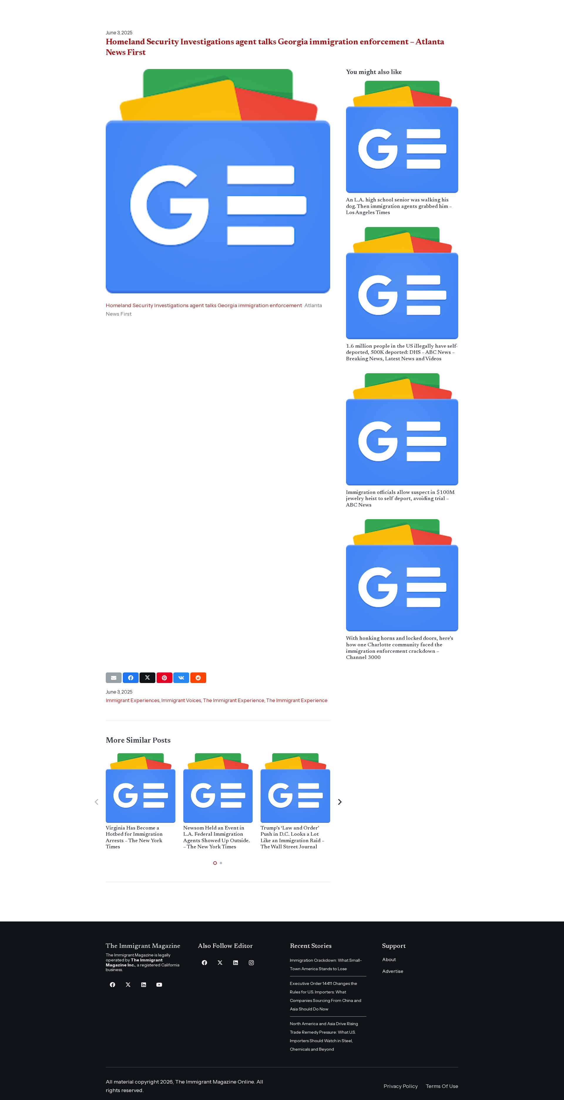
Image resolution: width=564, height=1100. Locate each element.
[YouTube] (159, 984)
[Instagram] (251, 962)
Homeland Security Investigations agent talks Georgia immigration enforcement (204, 305)
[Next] (339, 802)
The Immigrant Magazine (143, 946)
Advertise (392, 971)
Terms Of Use (442, 1086)
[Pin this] (164, 677)
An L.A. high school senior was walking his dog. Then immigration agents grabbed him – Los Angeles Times (399, 207)
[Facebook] (112, 984)
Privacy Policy (401, 1086)
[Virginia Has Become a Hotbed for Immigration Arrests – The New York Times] (140, 788)
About (389, 959)
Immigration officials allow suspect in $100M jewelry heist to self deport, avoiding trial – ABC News (400, 499)
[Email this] (114, 677)
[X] (128, 984)
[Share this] (131, 677)
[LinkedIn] (143, 984)
